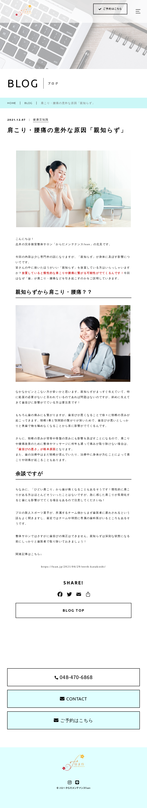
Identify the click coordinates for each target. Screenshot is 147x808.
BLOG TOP (74, 610)
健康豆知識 (40, 119)
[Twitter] (69, 594)
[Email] (78, 594)
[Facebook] (59, 594)
